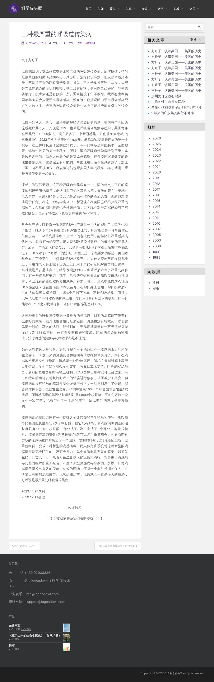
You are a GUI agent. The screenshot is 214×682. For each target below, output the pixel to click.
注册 (156, 283)
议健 (113, 9)
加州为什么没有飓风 (166, 96)
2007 (157, 229)
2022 (157, 161)
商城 (176, 9)
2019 (156, 178)
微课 (160, 9)
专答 (145, 9)
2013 (156, 212)
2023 (157, 155)
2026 (157, 138)
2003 (157, 240)
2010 (156, 223)
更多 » (195, 39)
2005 (157, 235)
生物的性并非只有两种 (168, 102)
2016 (156, 195)
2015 (156, 201)
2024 (157, 149)
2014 (156, 206)
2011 (156, 218)
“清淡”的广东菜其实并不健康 (172, 113)
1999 (156, 252)
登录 (156, 288)
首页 (89, 9)
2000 (157, 246)
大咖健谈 (90, 43)
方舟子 (57, 43)
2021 (156, 166)
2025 (157, 144)
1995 (156, 257)
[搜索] (199, 27)
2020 (157, 172)
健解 (129, 9)
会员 (192, 9)
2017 (156, 189)
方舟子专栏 (76, 43)
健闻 (101, 9)
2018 (156, 184)
